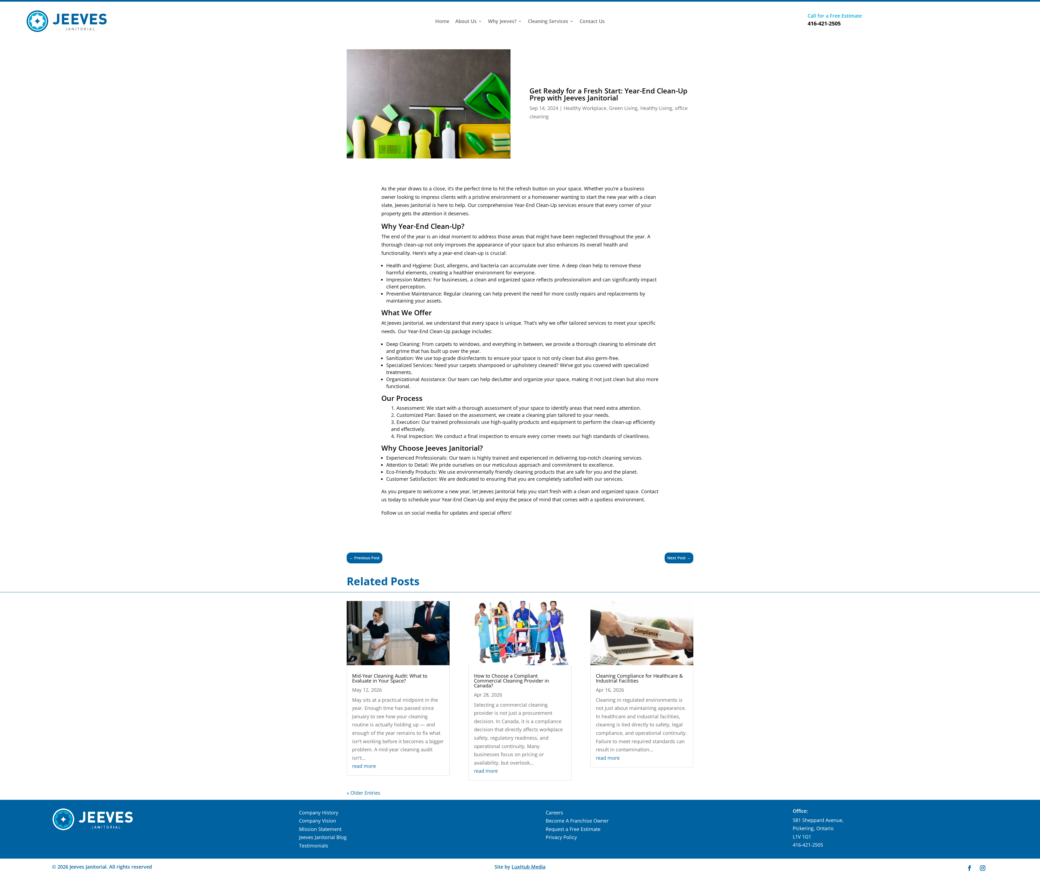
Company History (318, 812)
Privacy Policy (561, 837)
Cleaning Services (548, 21)
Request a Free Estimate (573, 829)
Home (442, 21)
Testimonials (313, 845)
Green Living (623, 108)
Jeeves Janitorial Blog (323, 837)
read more (364, 766)
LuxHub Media (528, 866)
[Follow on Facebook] (969, 868)
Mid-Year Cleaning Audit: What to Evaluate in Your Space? (389, 678)
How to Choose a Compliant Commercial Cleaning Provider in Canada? (511, 681)
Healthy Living (656, 108)
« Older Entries (363, 793)
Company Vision (317, 820)
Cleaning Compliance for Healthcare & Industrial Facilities (639, 678)
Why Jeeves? (502, 21)
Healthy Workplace (585, 108)
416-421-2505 (824, 23)
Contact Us (592, 21)
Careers (554, 812)
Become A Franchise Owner (577, 820)
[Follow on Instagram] (982, 868)
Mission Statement (320, 829)
